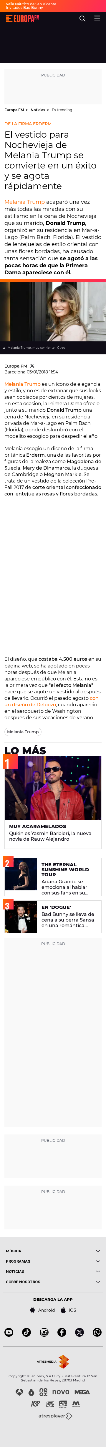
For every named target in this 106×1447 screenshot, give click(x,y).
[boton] (76, 1251)
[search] (82, 18)
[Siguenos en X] (79, 1335)
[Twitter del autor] (32, 366)
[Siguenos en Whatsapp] (97, 1335)
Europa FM (14, 110)
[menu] (97, 17)
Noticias (38, 110)
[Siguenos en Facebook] (61, 1335)
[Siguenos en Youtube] (8, 1335)
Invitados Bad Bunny (24, 7)
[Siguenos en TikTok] (26, 1335)
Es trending (62, 110)
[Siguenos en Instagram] (44, 1335)
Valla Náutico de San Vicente (31, 4)
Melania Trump (24, 202)
